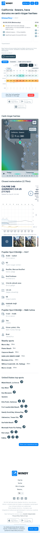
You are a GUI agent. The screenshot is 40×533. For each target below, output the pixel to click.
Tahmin (5, 62)
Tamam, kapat (33, 529)
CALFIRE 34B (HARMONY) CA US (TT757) (12, 189)
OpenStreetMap (28, 169)
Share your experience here (28, 444)
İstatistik (13, 62)
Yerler (20, 483)
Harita (20, 480)
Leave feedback (10, 56)
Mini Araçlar (20, 486)
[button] (33, 193)
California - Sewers (17, 132)
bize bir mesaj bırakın (29, 514)
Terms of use (24, 516)
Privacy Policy (16, 516)
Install (31, 95)
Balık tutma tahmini (24, 62)
